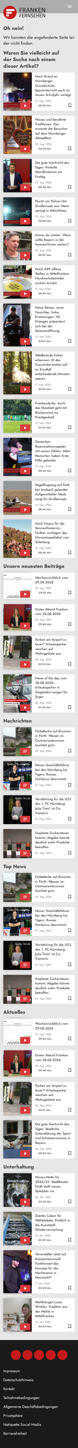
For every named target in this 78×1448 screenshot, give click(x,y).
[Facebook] (16, 1355)
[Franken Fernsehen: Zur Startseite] (24, 12)
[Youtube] (39, 1355)
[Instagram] (27, 1355)
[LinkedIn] (51, 1355)
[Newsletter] (62, 1355)
